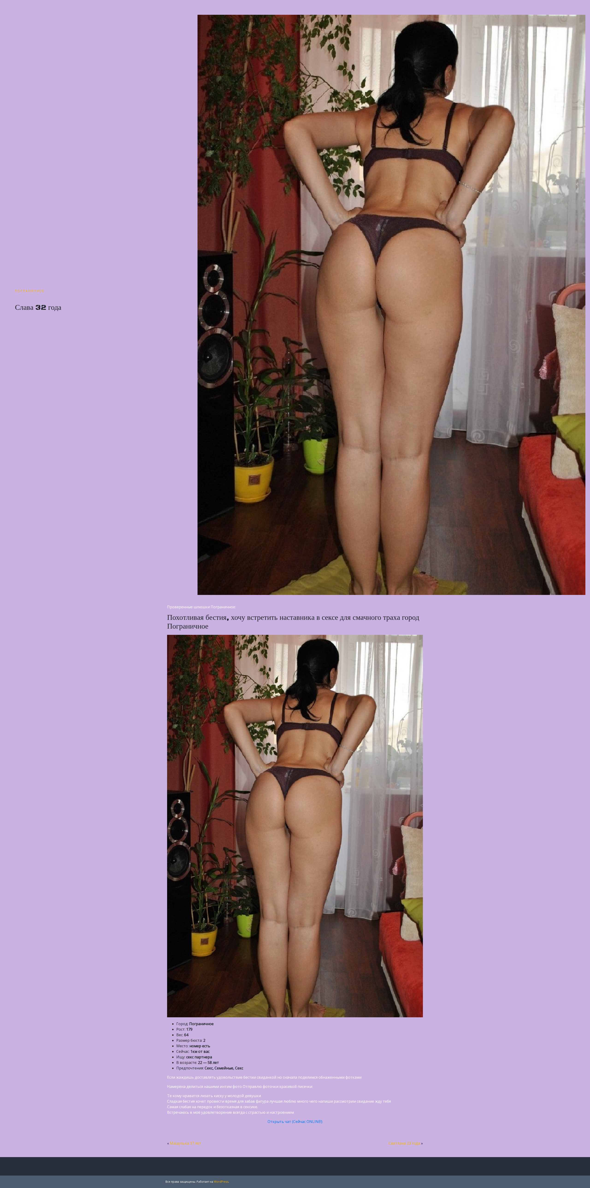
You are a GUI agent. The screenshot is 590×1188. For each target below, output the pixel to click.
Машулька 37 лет (185, 1143)
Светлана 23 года (404, 1143)
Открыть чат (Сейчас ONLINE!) (295, 1121)
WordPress (221, 1182)
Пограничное (29, 291)
